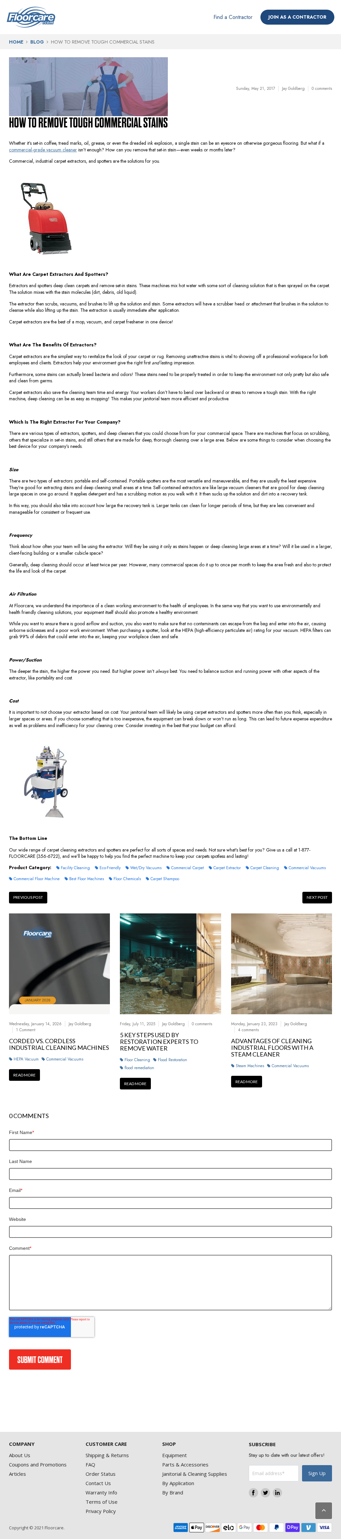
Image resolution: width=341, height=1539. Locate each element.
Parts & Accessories (185, 1464)
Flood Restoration (172, 1060)
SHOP (169, 1444)
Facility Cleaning (75, 868)
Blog (37, 42)
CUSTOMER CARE (106, 1444)
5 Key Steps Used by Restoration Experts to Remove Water (159, 1042)
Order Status (101, 1473)
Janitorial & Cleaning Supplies (194, 1473)
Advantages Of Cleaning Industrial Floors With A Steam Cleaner (272, 1048)
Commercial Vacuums (307, 868)
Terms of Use (102, 1501)
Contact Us (98, 1483)
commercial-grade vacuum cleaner (43, 149)
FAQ (90, 1464)
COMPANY (22, 1444)
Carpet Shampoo (165, 879)
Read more (24, 1074)
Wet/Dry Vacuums (146, 868)
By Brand (172, 1492)
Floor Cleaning (137, 1060)
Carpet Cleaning (264, 868)
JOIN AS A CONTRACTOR (297, 17)
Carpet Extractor (227, 868)
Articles (17, 1473)
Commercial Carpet (187, 868)
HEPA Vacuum (26, 1059)
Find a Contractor (232, 17)
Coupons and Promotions (38, 1464)
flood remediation (139, 1068)
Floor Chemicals (127, 879)
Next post (317, 897)
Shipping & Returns (107, 1455)
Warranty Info (101, 1492)
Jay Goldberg (293, 89)
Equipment (174, 1455)
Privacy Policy (101, 1511)
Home (16, 42)
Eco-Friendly (110, 868)
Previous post (28, 897)
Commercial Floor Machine (37, 879)
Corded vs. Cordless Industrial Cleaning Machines (59, 1044)
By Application (178, 1483)
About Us (19, 1455)
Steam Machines (250, 1066)
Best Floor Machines (86, 879)
